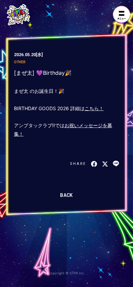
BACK (66, 195)
